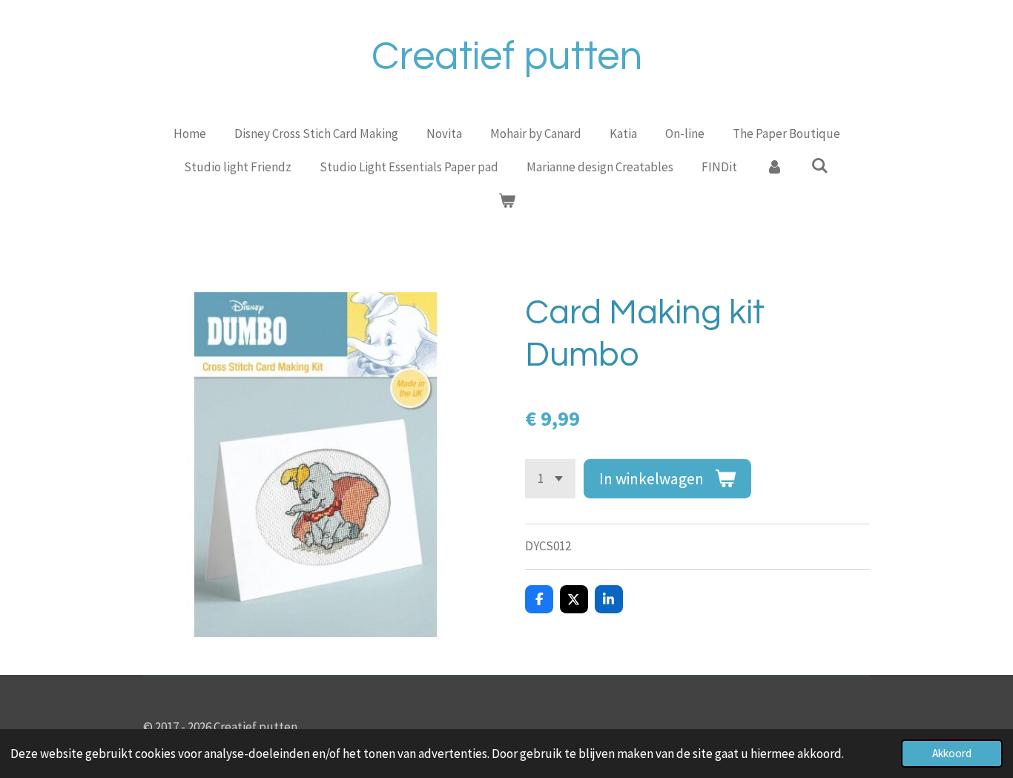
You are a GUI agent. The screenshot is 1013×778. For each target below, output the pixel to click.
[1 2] (550, 478)
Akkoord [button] (951, 753)
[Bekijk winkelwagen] (506, 201)
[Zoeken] (820, 166)
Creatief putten (507, 56)
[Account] (774, 167)
